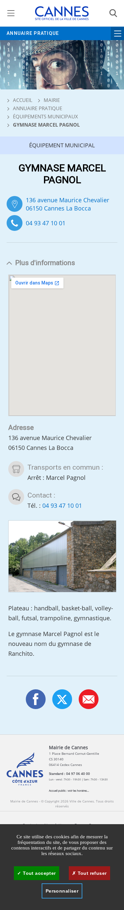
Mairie (52, 100)
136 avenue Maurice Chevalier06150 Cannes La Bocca (67, 204)
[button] (89, 699)
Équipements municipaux (45, 116)
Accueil (22, 100)
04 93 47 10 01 (45, 223)
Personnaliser (62, 891)
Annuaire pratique (33, 33)
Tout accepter (38, 873)
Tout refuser (91, 873)
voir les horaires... (78, 790)
